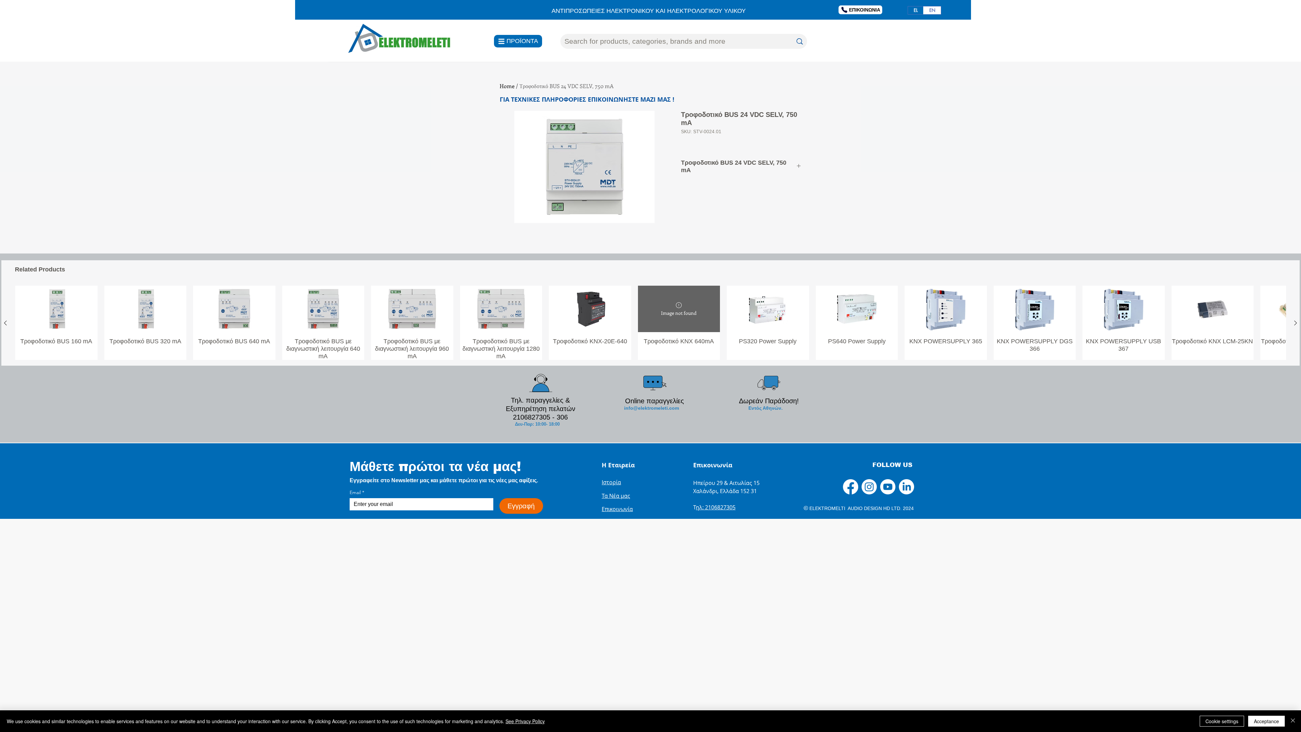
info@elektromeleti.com (651, 408)
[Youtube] (887, 486)
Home (507, 85)
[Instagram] (869, 486)
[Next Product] (1296, 323)
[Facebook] (850, 486)
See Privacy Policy (525, 721)
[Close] (1293, 721)
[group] (650, 322)
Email (357, 492)
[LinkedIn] (906, 486)
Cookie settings (1221, 721)
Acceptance (1266, 721)
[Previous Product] (5, 323)
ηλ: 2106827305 (716, 507)
